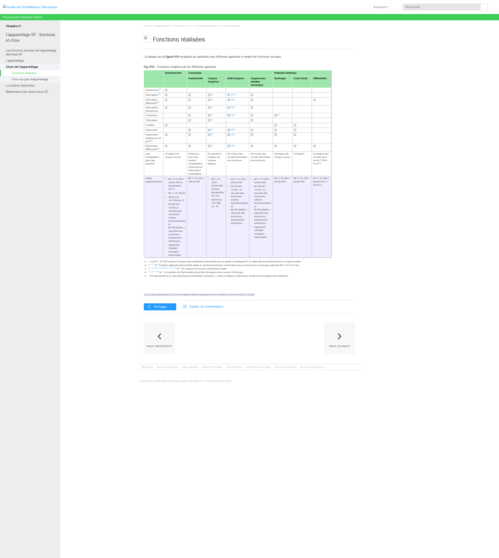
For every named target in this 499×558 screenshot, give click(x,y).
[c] (211, 94)
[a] (159, 89)
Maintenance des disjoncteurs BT (27, 91)
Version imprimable (212, 367)
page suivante (339, 346)
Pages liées (147, 367)
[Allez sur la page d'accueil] (30, 7)
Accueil (147, 25)
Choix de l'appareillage (22, 66)
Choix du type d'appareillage (30, 79)
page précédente (159, 346)
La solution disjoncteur (20, 85)
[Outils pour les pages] (396, 7)
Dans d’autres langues (311, 367)
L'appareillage (15, 60)
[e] (278, 115)
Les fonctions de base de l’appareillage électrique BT (31, 52)
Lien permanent (234, 367)
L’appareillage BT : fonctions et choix (172, 25)
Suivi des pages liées (167, 367)
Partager (160, 307)
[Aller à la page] (484, 7)
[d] (234, 94)
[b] (159, 94)
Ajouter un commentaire (206, 306)
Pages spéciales (190, 367)
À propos (380, 7)
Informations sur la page (258, 367)
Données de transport (285, 367)
